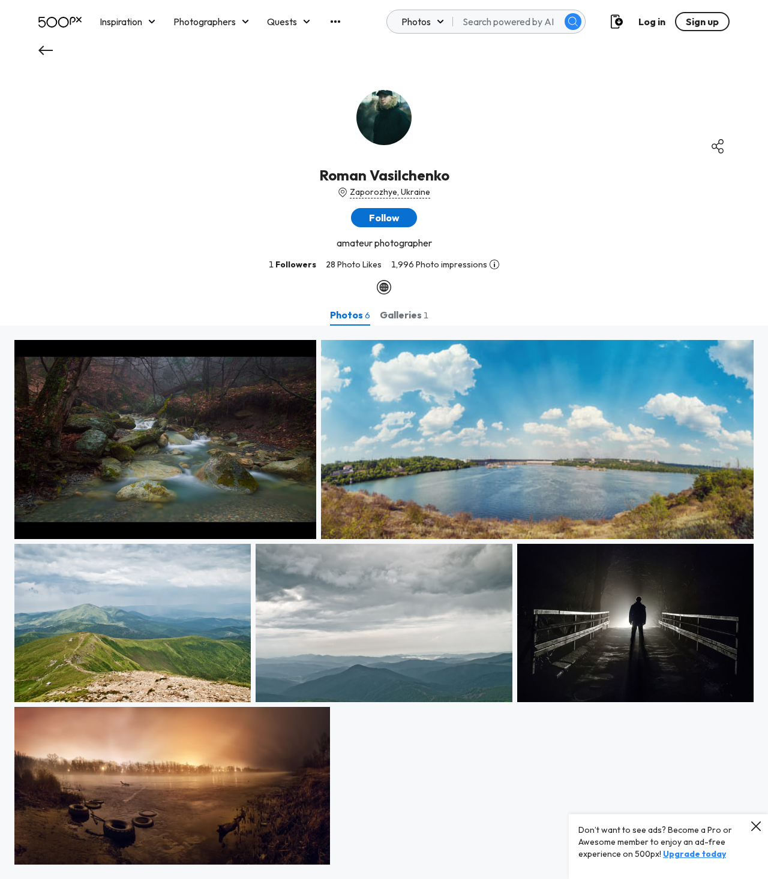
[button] (573, 21)
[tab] (350, 315)
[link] (165, 439)
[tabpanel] (384, 602)
